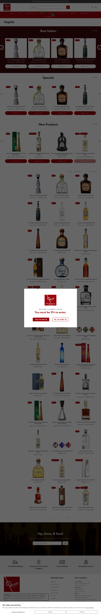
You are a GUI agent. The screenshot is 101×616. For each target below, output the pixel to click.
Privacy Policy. (89, 607)
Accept (50, 612)
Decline (82, 612)
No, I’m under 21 (60, 319)
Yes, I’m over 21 (41, 319)
